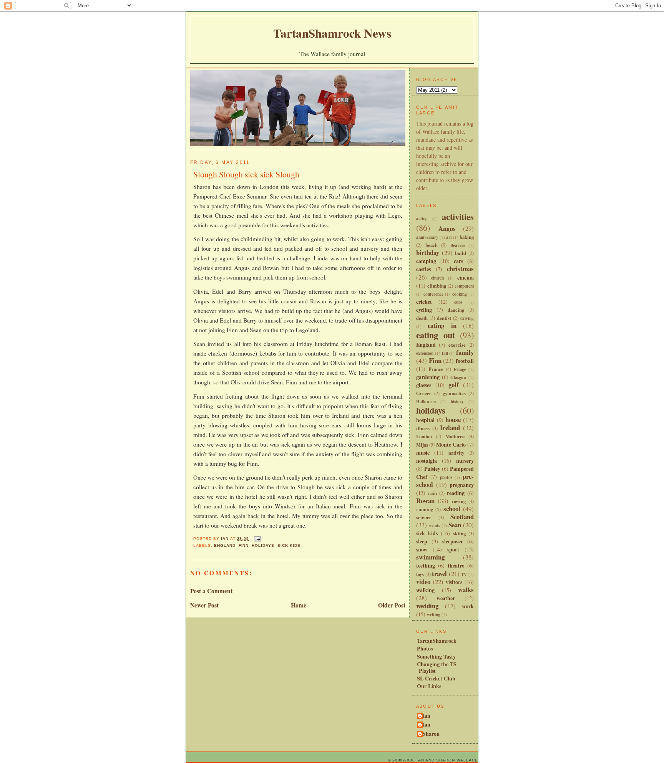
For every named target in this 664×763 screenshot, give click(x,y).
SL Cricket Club (436, 678)
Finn (244, 545)
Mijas (422, 444)
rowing (459, 501)
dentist (444, 317)
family (465, 352)
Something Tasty (436, 656)
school (451, 508)
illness (423, 428)
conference (433, 294)
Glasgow (458, 377)
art (449, 237)
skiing (459, 533)
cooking (459, 294)
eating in (442, 325)
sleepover (452, 541)
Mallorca (455, 436)
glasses (423, 385)
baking (467, 236)
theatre (456, 565)
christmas (460, 268)
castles (423, 269)
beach (431, 245)
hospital (425, 420)
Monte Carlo (451, 444)
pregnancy (462, 485)
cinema (465, 277)
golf (453, 384)
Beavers (457, 245)
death (422, 317)
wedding (427, 606)
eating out (435, 335)
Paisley (432, 469)
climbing (436, 285)
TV (464, 574)
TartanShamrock (436, 641)
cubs (458, 302)
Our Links (429, 686)
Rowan (425, 500)
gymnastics (454, 393)
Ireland (450, 427)
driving (467, 318)
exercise (457, 344)
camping (426, 261)
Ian (426, 716)
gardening (428, 377)
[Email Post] (257, 538)
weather (446, 598)
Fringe (460, 369)
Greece (424, 393)
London (424, 436)
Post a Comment (211, 591)
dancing (456, 309)
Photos (425, 648)
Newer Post (204, 605)
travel (439, 573)
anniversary (427, 237)
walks (466, 589)
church (437, 278)
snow (421, 549)
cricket (424, 302)
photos (446, 477)
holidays (263, 545)
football (465, 361)
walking (425, 590)
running (424, 509)
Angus (447, 228)
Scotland (462, 516)
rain (432, 493)
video (423, 581)
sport (453, 549)
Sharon (431, 734)
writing (433, 614)
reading (456, 493)
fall (445, 353)
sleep (421, 541)
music (423, 453)
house (453, 419)
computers (464, 286)
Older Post (391, 605)
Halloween (426, 401)
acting (422, 218)
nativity (456, 452)
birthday (427, 252)
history (457, 401)
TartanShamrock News (332, 33)
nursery (465, 461)
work (468, 606)
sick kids (288, 545)
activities (458, 216)
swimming (430, 557)
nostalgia (426, 461)
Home (298, 605)
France (435, 369)
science (424, 517)
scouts (434, 525)
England (225, 545)
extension (424, 353)
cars (458, 261)
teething (425, 565)
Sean (454, 525)
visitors (454, 582)
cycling (424, 310)
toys (420, 574)
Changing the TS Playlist (436, 667)
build (460, 253)
